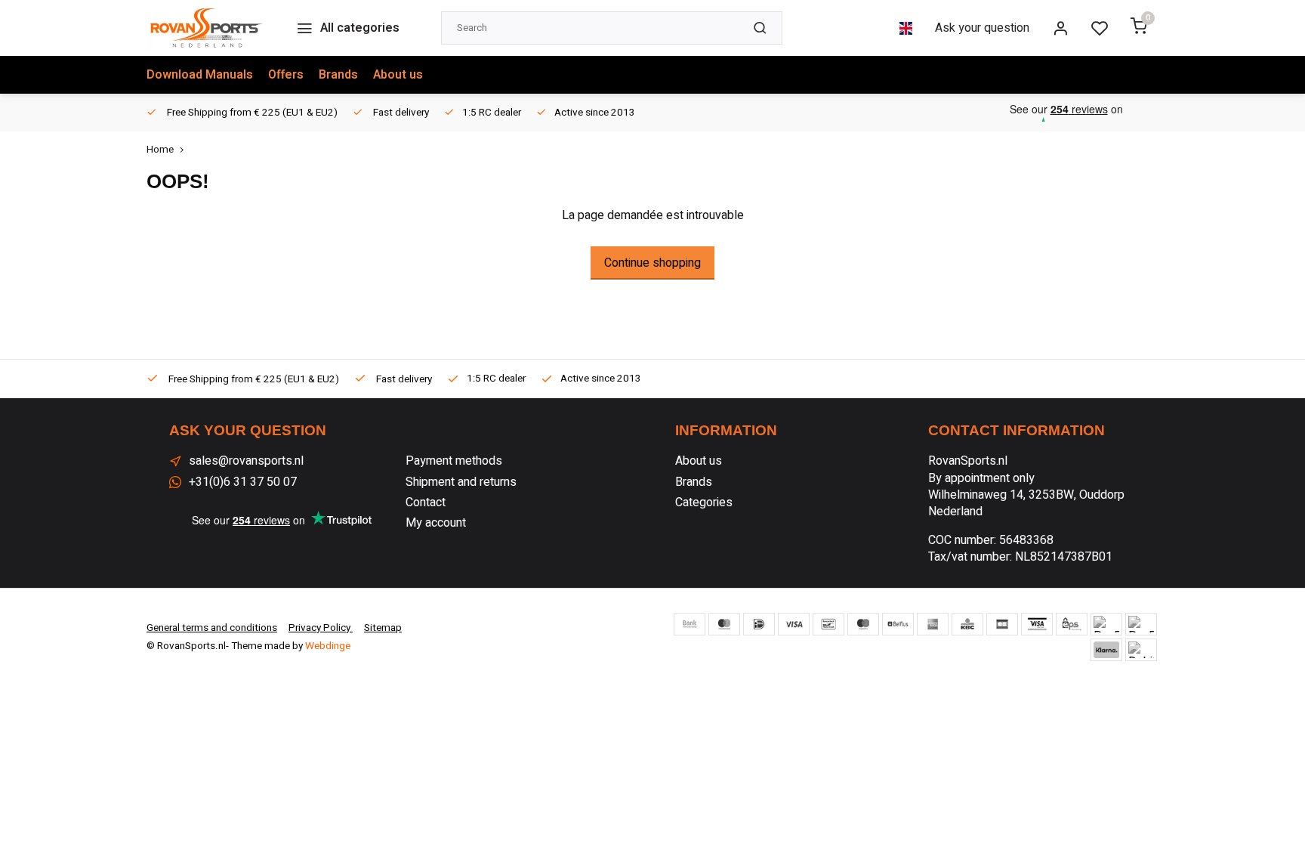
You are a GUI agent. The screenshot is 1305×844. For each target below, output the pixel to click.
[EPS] (1072, 624)
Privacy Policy (320, 627)
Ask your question (982, 28)
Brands (338, 75)
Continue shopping (652, 263)
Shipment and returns (461, 482)
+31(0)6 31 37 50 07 (243, 482)
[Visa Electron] (1037, 624)
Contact (426, 502)
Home (160, 150)
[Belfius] (898, 624)
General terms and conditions (212, 627)
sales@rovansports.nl (246, 461)
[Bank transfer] (689, 624)
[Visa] (794, 624)
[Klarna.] (1106, 649)
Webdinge (327, 646)
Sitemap (383, 627)
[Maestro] (863, 624)
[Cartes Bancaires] (1002, 624)
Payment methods (454, 461)
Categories (704, 502)
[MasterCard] (724, 624)
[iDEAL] (759, 624)
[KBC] (967, 624)
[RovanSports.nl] (206, 28)
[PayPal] (1106, 624)
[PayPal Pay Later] (1141, 624)
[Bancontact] (828, 624)
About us (398, 75)
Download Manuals (200, 75)
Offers (286, 75)
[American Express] (933, 624)
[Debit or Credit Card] (1141, 649)
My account (436, 523)
